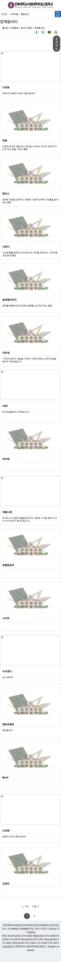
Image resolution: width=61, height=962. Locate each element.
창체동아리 (39, 28)
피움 (4, 140)
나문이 (5, 246)
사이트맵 (14, 14)
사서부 (5, 618)
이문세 (5, 352)
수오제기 (7, 671)
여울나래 (7, 512)
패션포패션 (8, 724)
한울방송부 (8, 565)
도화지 (5, 883)
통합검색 (25, 14)
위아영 (5, 459)
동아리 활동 (26, 28)
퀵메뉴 (56, 45)
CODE (6, 87)
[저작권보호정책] (30, 925)
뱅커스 (5, 193)
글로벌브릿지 (9, 299)
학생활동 (14, 28)
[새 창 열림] (36, 32)
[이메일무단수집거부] (48, 925)
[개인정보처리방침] (12, 925)
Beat (5, 777)
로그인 (4, 14)
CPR (5, 405)
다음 (34, 906)
